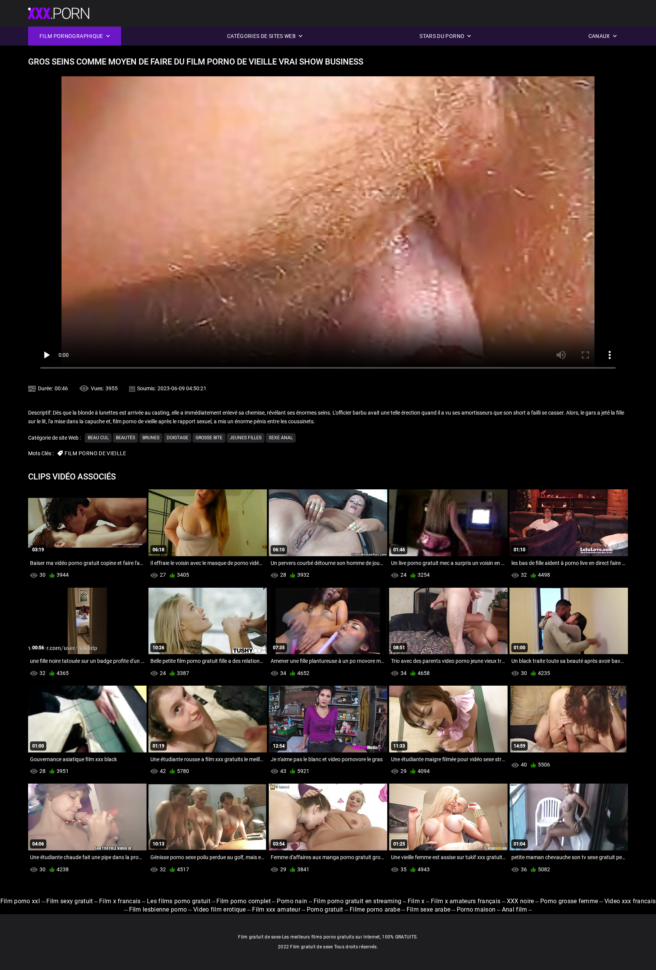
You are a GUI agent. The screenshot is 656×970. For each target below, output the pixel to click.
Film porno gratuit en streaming (357, 901)
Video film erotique (219, 909)
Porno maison (476, 909)
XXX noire (520, 901)
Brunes (150, 437)
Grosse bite (209, 437)
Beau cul (98, 437)
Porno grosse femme (569, 901)
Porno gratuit (326, 909)
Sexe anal (281, 437)
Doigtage (177, 437)
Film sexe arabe (429, 909)
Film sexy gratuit (69, 901)
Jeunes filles (246, 437)
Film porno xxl (21, 901)
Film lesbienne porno (158, 909)
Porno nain (292, 901)
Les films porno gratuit (178, 901)
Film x (416, 901)
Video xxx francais (630, 901)
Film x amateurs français (465, 901)
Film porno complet (243, 901)
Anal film (514, 909)
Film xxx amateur (276, 909)
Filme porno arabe (375, 909)
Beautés (125, 437)
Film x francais (120, 901)
